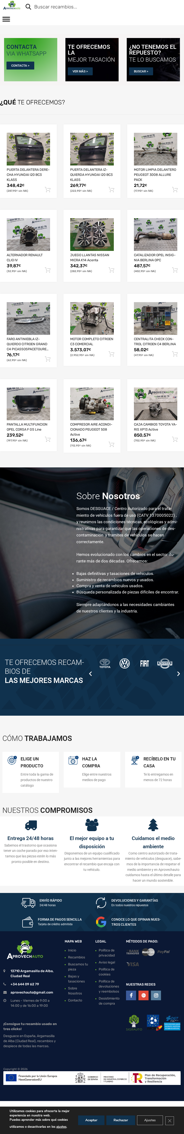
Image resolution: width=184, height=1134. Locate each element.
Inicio (72, 950)
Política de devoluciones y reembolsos (109, 986)
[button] (90, 673)
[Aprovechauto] (11, 5)
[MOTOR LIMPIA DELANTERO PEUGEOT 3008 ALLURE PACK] (155, 149)
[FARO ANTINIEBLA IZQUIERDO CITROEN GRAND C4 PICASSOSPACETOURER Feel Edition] (28, 318)
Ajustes (150, 1120)
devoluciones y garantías (134, 900)
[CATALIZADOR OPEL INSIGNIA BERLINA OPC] (155, 234)
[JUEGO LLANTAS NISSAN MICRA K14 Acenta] (92, 234)
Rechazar (121, 1120)
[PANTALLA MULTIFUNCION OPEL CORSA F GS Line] (28, 404)
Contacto (75, 1000)
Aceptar (91, 1120)
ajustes (61, 1127)
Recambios (76, 957)
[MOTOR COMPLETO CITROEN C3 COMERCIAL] (92, 318)
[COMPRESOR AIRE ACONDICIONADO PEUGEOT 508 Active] (92, 404)
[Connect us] (131, 995)
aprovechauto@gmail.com (32, 992)
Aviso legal (107, 962)
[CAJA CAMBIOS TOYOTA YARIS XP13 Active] (155, 404)
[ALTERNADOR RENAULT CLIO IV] (28, 234)
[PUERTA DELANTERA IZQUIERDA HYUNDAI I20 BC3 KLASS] (92, 149)
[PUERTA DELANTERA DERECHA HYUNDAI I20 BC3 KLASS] (28, 149)
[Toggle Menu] (6, 21)
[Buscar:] (100, 7)
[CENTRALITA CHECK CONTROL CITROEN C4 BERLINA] (155, 318)
